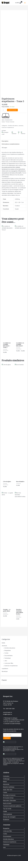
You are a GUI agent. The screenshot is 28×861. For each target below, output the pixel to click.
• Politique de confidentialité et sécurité (13, 720)
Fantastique (7, 658)
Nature (5, 781)
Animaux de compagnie (9, 817)
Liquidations (5, 668)
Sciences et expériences (11, 665)
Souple (17, 209)
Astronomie (6, 784)
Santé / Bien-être (7, 789)
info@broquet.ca (7, 714)
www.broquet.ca (7, 712)
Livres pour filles (8, 663)
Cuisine (5, 792)
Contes (6, 653)
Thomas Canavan (10, 121)
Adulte (3, 643)
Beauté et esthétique (8, 787)
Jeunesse (4, 645)
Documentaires (8, 655)
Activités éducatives (9, 648)
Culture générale (7, 814)
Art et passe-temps (8, 798)
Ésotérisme (6, 819)
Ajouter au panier (12, 109)
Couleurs (17, 205)
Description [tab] (5, 141)
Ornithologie (6, 779)
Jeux (5, 660)
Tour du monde (7, 808)
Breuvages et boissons (9, 795)
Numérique (5, 671)
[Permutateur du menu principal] (24, 2)
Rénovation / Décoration (9, 800)
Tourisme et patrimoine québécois (12, 806)
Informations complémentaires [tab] (10, 144)
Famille (5, 811)
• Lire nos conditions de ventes (11, 721)
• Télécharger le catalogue (10, 718)
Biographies (7, 650)
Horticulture (6, 776)
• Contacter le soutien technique (11, 723)
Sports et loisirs (7, 803)
